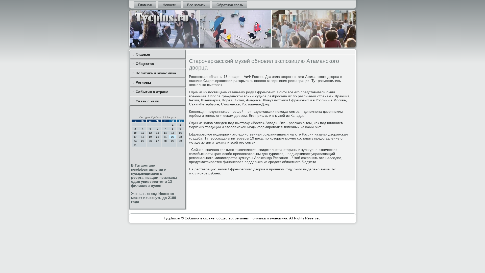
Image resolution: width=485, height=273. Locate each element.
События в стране (152, 92)
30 (180, 141)
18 (142, 136)
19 (150, 136)
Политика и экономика (156, 73)
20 (157, 136)
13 (157, 132)
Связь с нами (147, 101)
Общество (145, 64)
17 (135, 136)
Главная (145, 5)
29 (172, 141)
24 (135, 141)
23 (180, 136)
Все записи (196, 5)
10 (135, 132)
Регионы (143, 82)
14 (165, 132)
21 (165, 136)
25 (142, 141)
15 (172, 132)
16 (180, 132)
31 (135, 145)
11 (142, 132)
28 (165, 141)
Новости (169, 5)
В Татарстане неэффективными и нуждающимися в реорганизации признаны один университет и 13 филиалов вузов (154, 175)
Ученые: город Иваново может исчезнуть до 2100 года (153, 198)
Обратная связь (229, 5)
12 (150, 132)
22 (172, 136)
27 (157, 141)
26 (150, 141)
